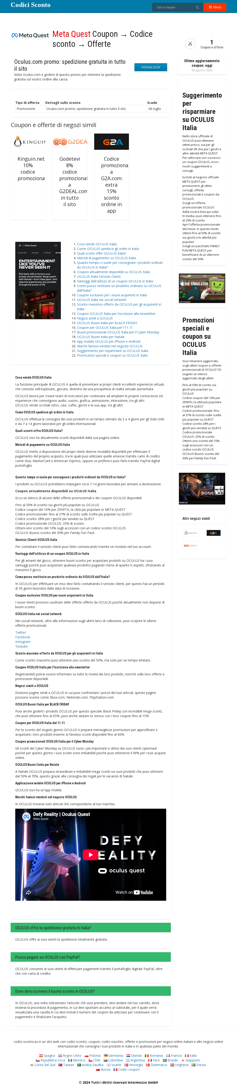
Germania (115, 1055)
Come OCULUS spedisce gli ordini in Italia (108, 248)
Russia (105, 1069)
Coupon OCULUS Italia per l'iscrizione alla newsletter (116, 313)
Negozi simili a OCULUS (95, 318)
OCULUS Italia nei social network (101, 299)
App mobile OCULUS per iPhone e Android (108, 341)
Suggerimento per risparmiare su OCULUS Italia (112, 350)
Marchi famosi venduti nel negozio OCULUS (110, 346)
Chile (96, 1060)
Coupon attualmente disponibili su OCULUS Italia (113, 272)
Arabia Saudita (92, 1065)
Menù (216, 7)
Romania (156, 1055)
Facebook (22, 637)
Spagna (49, 1055)
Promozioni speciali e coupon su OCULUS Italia (112, 355)
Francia (176, 1055)
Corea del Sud (44, 1065)
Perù (156, 1060)
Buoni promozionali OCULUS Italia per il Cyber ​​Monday (118, 332)
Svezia (200, 1065)
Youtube (21, 646)
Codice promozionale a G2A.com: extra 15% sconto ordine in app (117, 185)
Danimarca (158, 1065)
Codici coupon (128, 1069)
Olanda (136, 1055)
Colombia (115, 1060)
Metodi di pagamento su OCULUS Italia (106, 258)
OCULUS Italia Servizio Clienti (99, 276)
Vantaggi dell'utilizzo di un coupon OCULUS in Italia (115, 281)
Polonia (94, 1055)
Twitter (20, 632)
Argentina (137, 1060)
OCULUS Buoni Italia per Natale (101, 337)
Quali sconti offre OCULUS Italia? (101, 253)
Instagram (23, 641)
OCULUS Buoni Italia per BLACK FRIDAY (107, 323)
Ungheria (181, 1065)
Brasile (172, 1060)
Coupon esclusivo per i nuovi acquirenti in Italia (112, 295)
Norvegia (135, 1065)
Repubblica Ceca (52, 1060)
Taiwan (68, 1065)
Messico (78, 1060)
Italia (193, 1055)
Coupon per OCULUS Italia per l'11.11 (105, 327)
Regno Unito (71, 1055)
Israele (115, 1065)
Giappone (192, 1060)
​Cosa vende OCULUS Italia (97, 244)
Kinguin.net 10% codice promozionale (33, 169)
